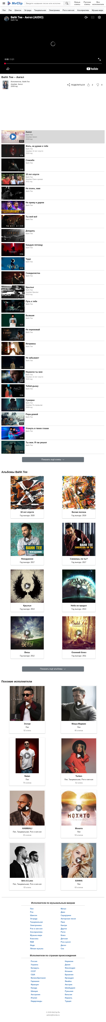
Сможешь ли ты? (79, 559)
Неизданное (27, 559)
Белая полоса (79, 512)
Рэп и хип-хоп (68, 10)
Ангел (20, 84)
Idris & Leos (27, 880)
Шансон (18, 10)
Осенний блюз (78, 652)
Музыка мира (97, 10)
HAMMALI (27, 828)
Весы (27, 652)
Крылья (27, 605)
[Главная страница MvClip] (15, 3)
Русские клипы (87, 3)
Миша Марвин (79, 724)
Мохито (79, 828)
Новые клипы (77, 3)
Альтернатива (83, 10)
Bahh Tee (26, 82)
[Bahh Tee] (5, 85)
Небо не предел (79, 605)
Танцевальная (40, 10)
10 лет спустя (27, 512)
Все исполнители (98, 3)
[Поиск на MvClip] (67, 3)
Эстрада (27, 10)
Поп (4, 10)
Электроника (54, 10)
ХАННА (79, 880)
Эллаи (27, 724)
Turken (78, 776)
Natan (27, 776)
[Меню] (4, 3)
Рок (10, 10)
